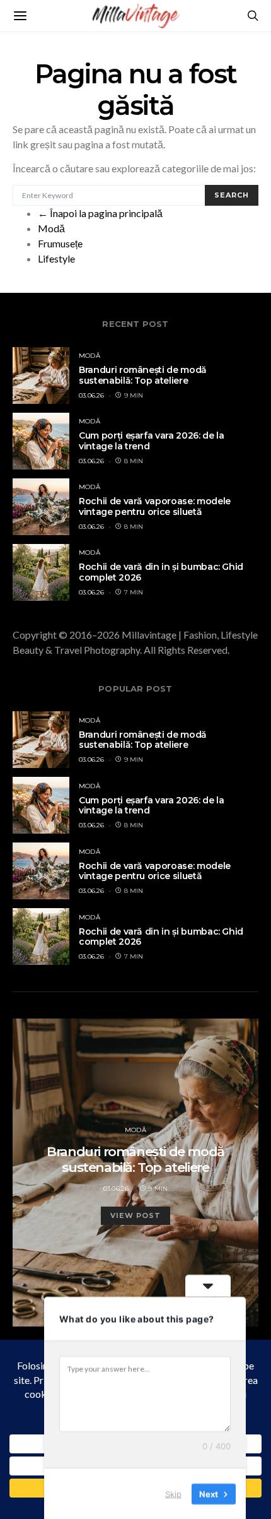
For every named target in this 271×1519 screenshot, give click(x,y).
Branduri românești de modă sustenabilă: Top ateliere (143, 375)
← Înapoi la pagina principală (100, 213)
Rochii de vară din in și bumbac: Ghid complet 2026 (161, 572)
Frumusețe (60, 243)
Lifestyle (56, 258)
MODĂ (89, 356)
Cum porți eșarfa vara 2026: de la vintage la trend (151, 441)
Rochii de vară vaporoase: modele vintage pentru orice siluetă (155, 506)
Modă (51, 228)
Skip (173, 1493)
